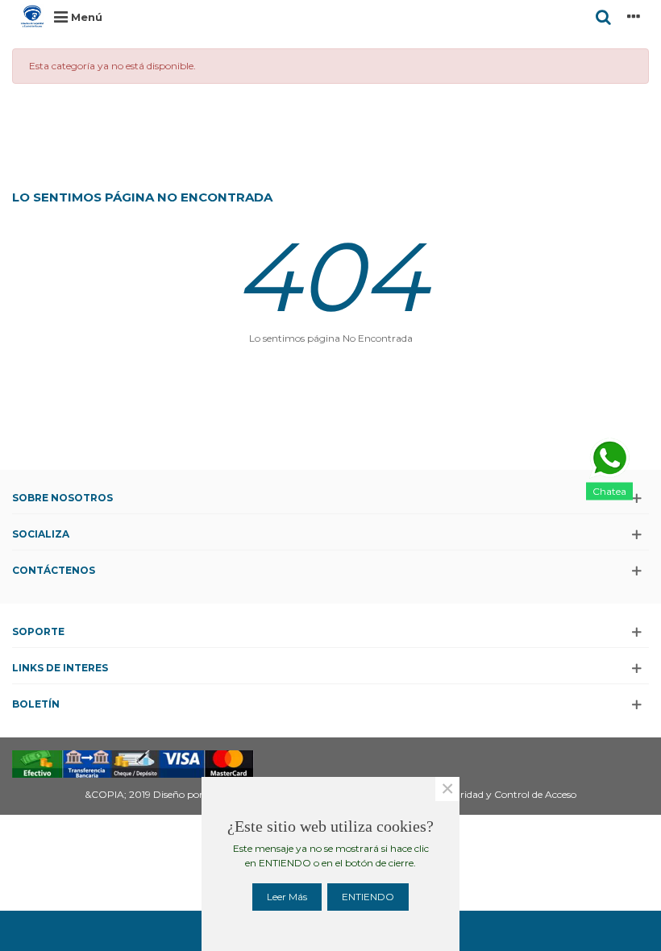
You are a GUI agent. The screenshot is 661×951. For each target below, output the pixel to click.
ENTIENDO (368, 897)
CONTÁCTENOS (53, 570)
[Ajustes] (633, 16)
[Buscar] (603, 16)
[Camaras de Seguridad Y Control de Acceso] (32, 16)
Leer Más (287, 897)
